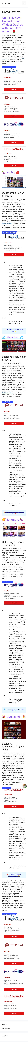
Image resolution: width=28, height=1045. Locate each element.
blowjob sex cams (7, 223)
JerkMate (7, 130)
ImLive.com (7, 77)
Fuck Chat (6, 3)
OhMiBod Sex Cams (7, 393)
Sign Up (14, 89)
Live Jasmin (8, 154)
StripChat (7, 104)
